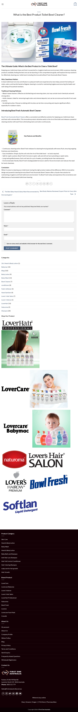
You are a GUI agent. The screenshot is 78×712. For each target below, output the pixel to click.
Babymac (4, 267)
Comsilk (4, 616)
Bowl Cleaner (5, 281)
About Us (4, 631)
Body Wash (5, 278)
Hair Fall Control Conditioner (11, 561)
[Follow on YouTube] (20, 693)
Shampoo (4, 311)
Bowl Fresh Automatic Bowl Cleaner (13, 117)
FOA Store (42, 702)
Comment (7, 209)
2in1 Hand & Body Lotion (9, 263)
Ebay (23, 702)
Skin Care (4, 539)
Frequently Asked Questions (10, 656)
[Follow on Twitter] (10, 693)
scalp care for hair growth (9, 568)
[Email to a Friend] (40, 183)
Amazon (28, 702)
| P (47, 702)
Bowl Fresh (5, 605)
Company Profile (6, 634)
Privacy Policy (6, 645)
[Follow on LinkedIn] (16, 693)
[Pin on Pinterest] (44, 183)
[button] (2, 4)
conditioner (5, 285)
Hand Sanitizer (6, 292)
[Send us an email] (13, 693)
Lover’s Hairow (6, 590)
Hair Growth (5, 572)
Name (6, 226)
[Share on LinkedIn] (47, 183)
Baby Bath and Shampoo (9, 554)
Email (6, 234)
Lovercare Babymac (7, 587)
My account (5, 627)
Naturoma (4, 307)
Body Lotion (5, 274)
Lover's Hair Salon (7, 296)
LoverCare (4, 583)
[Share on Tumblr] (51, 183)
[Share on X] (33, 183)
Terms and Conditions (8, 649)
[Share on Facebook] (30, 183)
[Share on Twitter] (37, 183)
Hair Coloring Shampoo (9, 565)
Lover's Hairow (6, 300)
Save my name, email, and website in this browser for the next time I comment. (29, 243)
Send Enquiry (5, 652)
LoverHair (4, 303)
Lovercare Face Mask (8, 612)
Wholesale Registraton (8, 660)
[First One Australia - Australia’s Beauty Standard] (39, 4)
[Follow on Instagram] (6, 693)
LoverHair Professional (8, 598)
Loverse (4, 609)
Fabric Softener (6, 289)
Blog (39, 11)
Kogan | (35, 702)
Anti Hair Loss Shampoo (9, 557)
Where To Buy (6, 638)
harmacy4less (52, 702)
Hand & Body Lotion (8, 543)
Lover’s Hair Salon (7, 594)
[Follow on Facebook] (3, 693)
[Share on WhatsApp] (27, 183)
